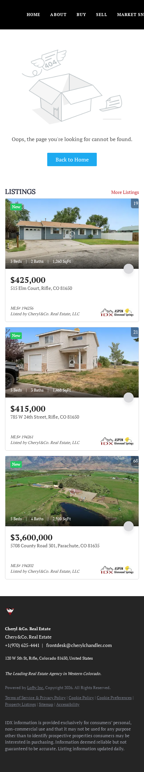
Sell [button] (101, 14)
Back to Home (72, 159)
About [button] (58, 14)
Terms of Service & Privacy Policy (35, 697)
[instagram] (48, 758)
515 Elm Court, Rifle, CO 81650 (41, 288)
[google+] (88, 758)
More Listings (125, 192)
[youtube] (62, 758)
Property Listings (20, 704)
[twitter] (35, 758)
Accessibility (67, 704)
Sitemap (46, 704)
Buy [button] (81, 14)
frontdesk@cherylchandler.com (79, 645)
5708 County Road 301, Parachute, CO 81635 (54, 545)
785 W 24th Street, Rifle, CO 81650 (44, 417)
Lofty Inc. (35, 687)
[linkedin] (21, 758)
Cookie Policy (81, 697)
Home (33, 14)
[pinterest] (75, 758)
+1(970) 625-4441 (22, 645)
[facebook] (8, 758)
